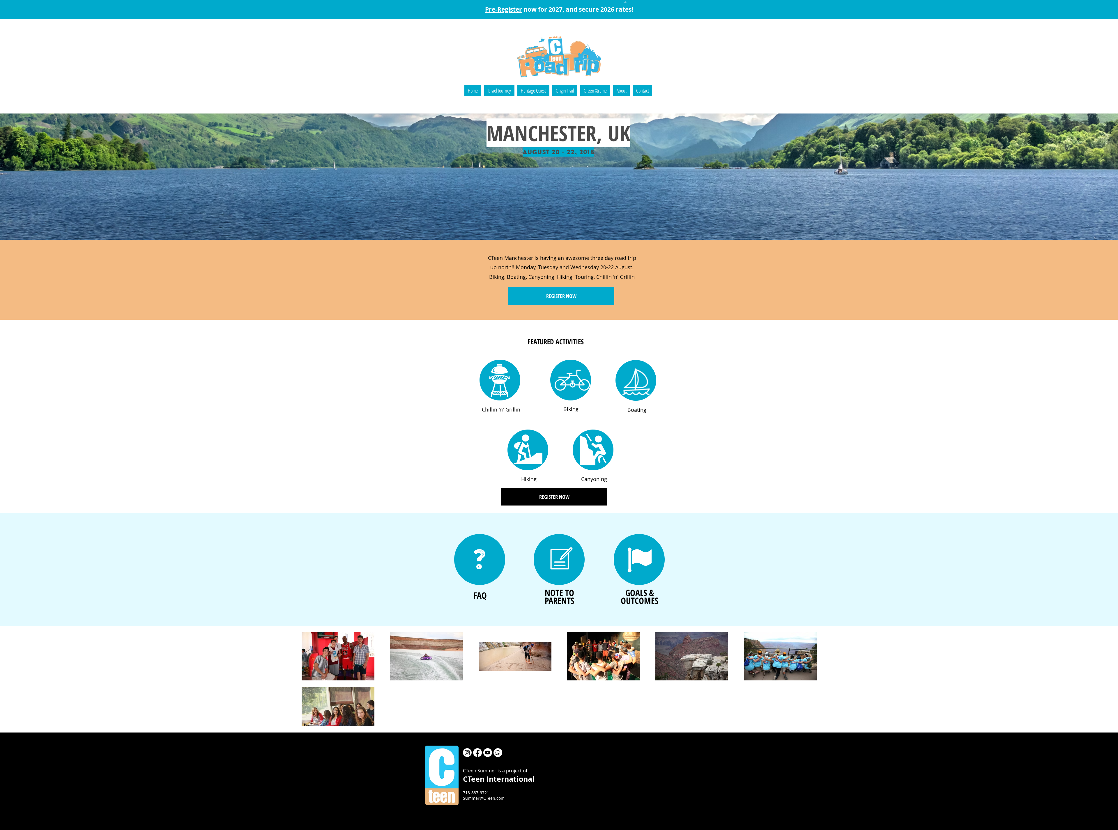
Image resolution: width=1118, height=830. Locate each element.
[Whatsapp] (497, 752)
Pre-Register (503, 9)
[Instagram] (467, 752)
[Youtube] (487, 752)
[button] (499, 90)
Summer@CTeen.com (484, 798)
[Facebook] (477, 752)
